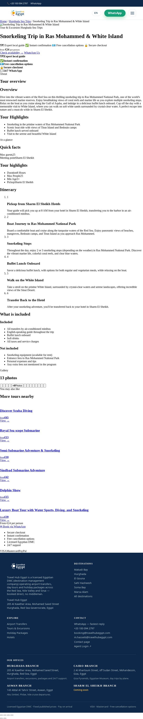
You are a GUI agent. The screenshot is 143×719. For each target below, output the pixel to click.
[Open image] (1, 385)
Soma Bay (80, 587)
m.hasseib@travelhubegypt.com (93, 637)
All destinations (83, 596)
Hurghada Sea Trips (20, 21)
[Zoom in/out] (1, 715)
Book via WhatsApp (13, 526)
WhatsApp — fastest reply (89, 624)
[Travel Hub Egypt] (17, 13)
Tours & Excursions (18, 628)
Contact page (82, 641)
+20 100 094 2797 (84, 628)
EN (96, 13)
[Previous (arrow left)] (1, 718)
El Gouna (79, 578)
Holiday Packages (17, 633)
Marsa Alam (81, 592)
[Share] (8, 715)
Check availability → (11, 52)
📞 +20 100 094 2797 (17, 3)
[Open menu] (132, 13)
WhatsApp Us (32, 52)
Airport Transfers (17, 624)
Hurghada (80, 574)
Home (3, 21)
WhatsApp (36, 3)
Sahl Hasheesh (83, 583)
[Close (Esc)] (11, 715)
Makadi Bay (81, 569)
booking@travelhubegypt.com (92, 633)
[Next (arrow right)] (4, 718)
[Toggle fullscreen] (4, 715)
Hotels (11, 637)
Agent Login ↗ (82, 646)
